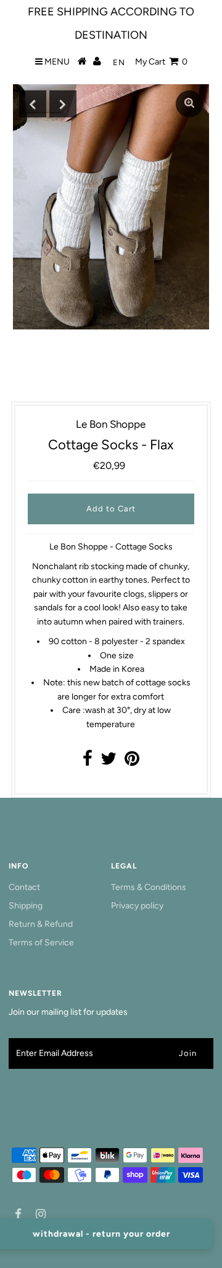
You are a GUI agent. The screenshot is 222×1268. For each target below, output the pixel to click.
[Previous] (32, 103)
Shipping (26, 905)
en (119, 62)
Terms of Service (41, 942)
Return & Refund (41, 924)
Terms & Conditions (148, 887)
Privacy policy (137, 905)
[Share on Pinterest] (132, 762)
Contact (24, 887)
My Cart (161, 62)
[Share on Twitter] (109, 762)
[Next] (62, 103)
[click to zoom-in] (189, 103)
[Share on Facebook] (87, 762)
